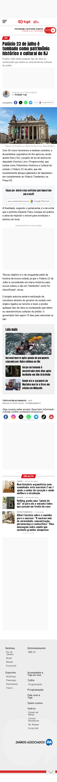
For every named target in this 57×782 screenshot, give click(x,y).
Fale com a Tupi (34, 696)
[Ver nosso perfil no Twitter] (21, 418)
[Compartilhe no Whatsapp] (25, 103)
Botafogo (11, 676)
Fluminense (12, 684)
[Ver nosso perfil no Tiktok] (43, 418)
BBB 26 (31, 652)
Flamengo (11, 680)
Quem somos (35, 703)
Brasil (9, 658)
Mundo (9, 662)
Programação (35, 684)
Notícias (10, 648)
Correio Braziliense (33, 719)
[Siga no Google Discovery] (44, 103)
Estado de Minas (33, 713)
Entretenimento (37, 648)
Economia (11, 665)
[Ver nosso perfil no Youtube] (51, 418)
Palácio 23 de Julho (14, 403)
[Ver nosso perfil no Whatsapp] (28, 418)
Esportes (10, 672)
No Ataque (33, 724)
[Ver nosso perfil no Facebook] (5, 418)
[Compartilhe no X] (20, 103)
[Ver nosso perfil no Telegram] (36, 418)
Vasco (9, 688)
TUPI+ (31, 680)
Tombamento (34, 403)
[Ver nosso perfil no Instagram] (13, 418)
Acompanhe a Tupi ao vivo (35, 674)
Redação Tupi (21, 95)
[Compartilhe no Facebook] (15, 103)
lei (30, 401)
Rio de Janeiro (10, 653)
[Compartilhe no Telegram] (30, 103)
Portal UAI (33, 728)
